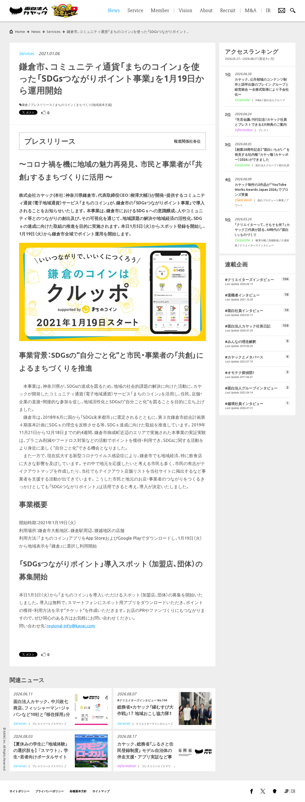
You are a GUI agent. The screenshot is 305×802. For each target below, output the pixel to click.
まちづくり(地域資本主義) (94, 104)
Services (26, 53)
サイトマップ (101, 791)
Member (160, 10)
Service (135, 10)
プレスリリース (41, 104)
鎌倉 (25, 104)
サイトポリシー (20, 791)
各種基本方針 (78, 791)
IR (268, 10)
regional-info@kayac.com (71, 625)
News (36, 32)
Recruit (227, 10)
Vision (185, 10)
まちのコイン (64, 104)
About (206, 10)
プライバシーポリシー (49, 791)
